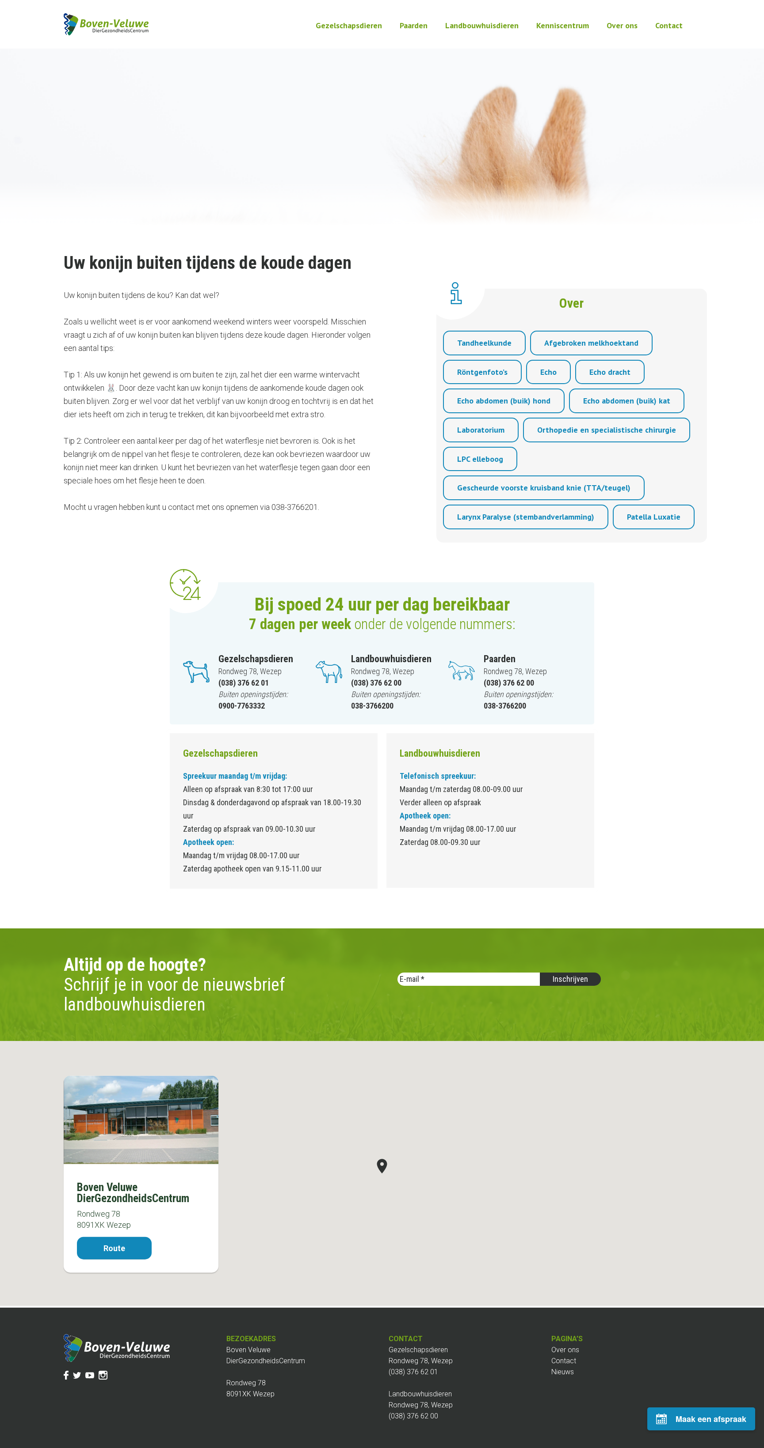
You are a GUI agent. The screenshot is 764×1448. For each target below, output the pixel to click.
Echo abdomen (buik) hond (503, 401)
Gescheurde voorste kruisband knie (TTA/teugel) (543, 488)
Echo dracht (609, 372)
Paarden (414, 25)
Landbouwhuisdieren (482, 25)
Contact (669, 25)
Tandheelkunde (484, 343)
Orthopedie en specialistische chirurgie (606, 430)
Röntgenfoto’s (482, 372)
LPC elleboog (480, 459)
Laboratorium (480, 430)
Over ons (622, 25)
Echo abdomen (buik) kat (626, 401)
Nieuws (562, 1372)
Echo (548, 372)
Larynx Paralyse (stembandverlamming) (525, 517)
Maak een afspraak (711, 1419)
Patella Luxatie (653, 517)
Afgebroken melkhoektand (591, 343)
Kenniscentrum (562, 25)
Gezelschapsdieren (349, 25)
